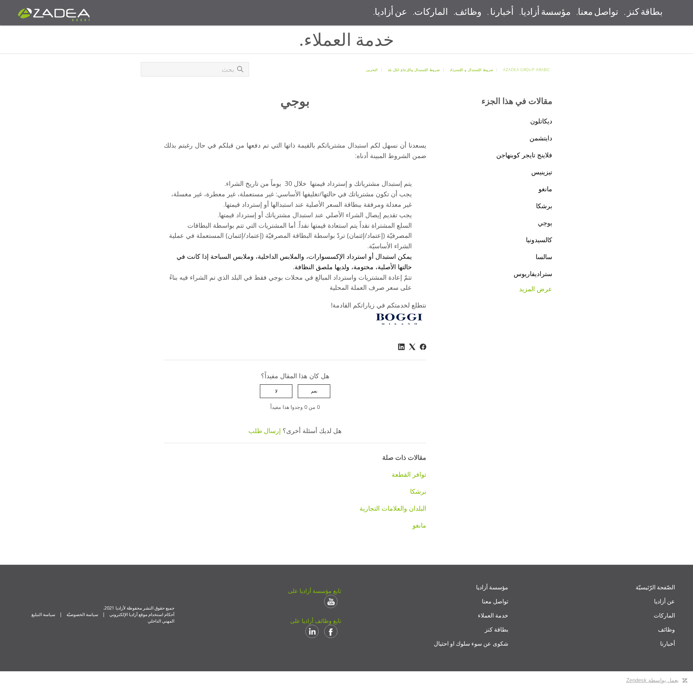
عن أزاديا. (390, 12)
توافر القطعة (409, 474)
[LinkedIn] (401, 347)
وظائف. (467, 12)
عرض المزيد (535, 288)
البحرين (372, 69)
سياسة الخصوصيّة (82, 614)
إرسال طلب (264, 430)
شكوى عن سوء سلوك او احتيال (471, 643)
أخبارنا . (500, 12)
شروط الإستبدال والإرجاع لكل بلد (414, 69)
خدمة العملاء (493, 615)
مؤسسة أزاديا (492, 587)
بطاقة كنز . (643, 12)
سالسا (544, 256)
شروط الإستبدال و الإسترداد (471, 69)
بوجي (545, 222)
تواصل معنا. (597, 12)
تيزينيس (541, 171)
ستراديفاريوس (533, 273)
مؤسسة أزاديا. (545, 12)
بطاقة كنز (496, 629)
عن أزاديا (664, 601)
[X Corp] (412, 347)
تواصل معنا (495, 601)
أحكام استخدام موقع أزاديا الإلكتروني (141, 614)
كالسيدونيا (539, 239)
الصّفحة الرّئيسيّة (655, 587)
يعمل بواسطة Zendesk (652, 680)
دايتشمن (540, 138)
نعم (314, 391)
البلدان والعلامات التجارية (392, 508)
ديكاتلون (541, 121)
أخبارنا (667, 643)
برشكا (544, 205)
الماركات (664, 615)
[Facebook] (423, 347)
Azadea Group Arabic (526, 69)
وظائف (666, 629)
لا (276, 391)
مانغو (545, 188)
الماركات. (430, 12)
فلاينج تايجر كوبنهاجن (524, 154)
